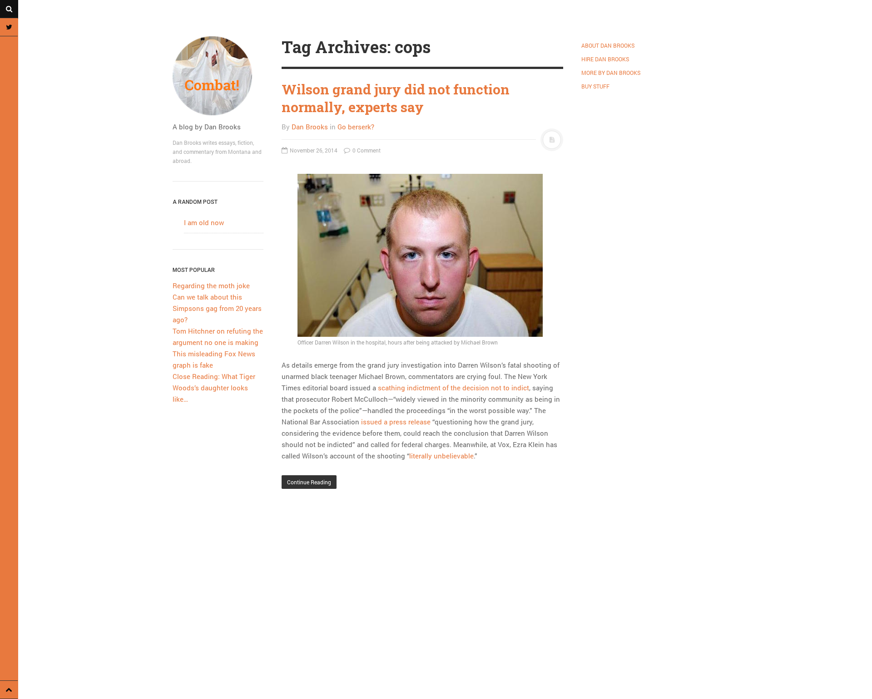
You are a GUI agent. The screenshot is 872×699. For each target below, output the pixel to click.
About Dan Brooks (607, 45)
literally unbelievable (441, 455)
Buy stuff (595, 86)
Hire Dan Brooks (605, 59)
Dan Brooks (310, 126)
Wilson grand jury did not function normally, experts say (396, 98)
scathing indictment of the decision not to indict (453, 387)
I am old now (204, 222)
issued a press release (396, 421)
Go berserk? (355, 126)
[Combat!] (218, 75)
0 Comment (366, 150)
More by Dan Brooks (610, 72)
